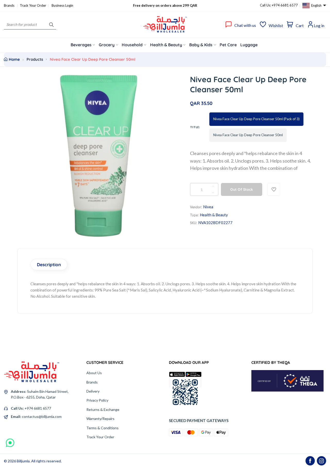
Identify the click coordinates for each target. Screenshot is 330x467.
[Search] (51, 24)
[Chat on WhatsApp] (10, 441)
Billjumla (23, 461)
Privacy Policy (97, 400)
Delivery (93, 391)
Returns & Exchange (102, 409)
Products (35, 59)
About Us (94, 373)
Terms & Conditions (102, 428)
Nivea (208, 206)
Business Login (62, 5)
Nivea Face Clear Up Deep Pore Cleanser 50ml (248, 135)
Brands (9, 5)
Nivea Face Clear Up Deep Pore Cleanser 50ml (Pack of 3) (256, 119)
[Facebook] (310, 460)
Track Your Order (33, 5)
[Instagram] (321, 460)
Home (14, 59)
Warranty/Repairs (100, 418)
